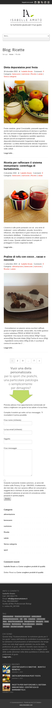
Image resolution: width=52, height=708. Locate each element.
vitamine (39, 624)
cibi (21, 619)
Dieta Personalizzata (15, 621)
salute (40, 74)
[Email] (48, 2)
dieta (5, 621)
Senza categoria (10, 76)
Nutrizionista (16, 624)
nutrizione (25, 74)
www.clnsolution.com (26, 705)
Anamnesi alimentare (22, 616)
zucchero (28, 626)
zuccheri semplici (17, 626)
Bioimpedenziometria (10, 619)
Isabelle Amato (27, 71)
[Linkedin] (35, 2)
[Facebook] (39, 2)
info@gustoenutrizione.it (17, 599)
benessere (16, 74)
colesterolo (41, 619)
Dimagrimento (29, 621)
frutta (46, 621)
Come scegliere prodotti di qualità (31, 566)
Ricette (33, 74)
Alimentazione (8, 616)
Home (11, 54)
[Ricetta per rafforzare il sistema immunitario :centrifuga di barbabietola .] (26, 201)
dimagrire (39, 621)
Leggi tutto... (7, 657)
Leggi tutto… (9, 153)
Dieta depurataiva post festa (21, 67)
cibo (25, 619)
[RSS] (45, 2)
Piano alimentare (28, 624)
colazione (31, 619)
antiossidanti (36, 616)
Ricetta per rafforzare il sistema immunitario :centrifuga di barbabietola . (23, 165)
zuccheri (6, 626)
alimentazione (17, 266)
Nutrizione (6, 624)
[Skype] (42, 2)
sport (6, 550)
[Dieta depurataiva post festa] (26, 102)
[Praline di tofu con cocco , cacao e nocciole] (26, 298)
